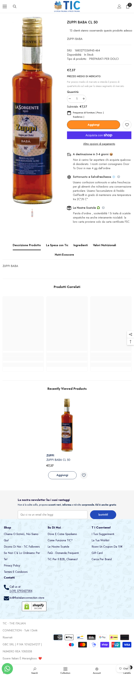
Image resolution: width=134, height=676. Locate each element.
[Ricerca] (15, 6)
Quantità (73, 92)
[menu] (5, 6)
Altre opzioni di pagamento (99, 144)
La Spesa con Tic (57, 245)
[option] (32, 110)
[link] (23, 359)
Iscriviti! (103, 515)
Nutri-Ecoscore (64, 255)
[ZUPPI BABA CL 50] (67, 425)
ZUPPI (50, 455)
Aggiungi (93, 125)
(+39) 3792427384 (21, 591)
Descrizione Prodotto (27, 245)
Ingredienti (80, 245)
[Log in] (119, 6)
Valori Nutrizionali (104, 245)
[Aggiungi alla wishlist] (127, 124)
